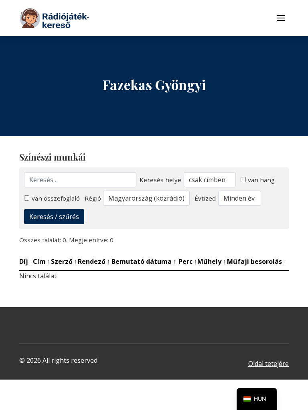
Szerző (64, 261)
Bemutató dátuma (143, 261)
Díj (25, 261)
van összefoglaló (56, 198)
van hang (261, 180)
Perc (187, 261)
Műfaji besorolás (256, 261)
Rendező (94, 261)
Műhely (211, 261)
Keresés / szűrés (54, 216)
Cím (41, 261)
